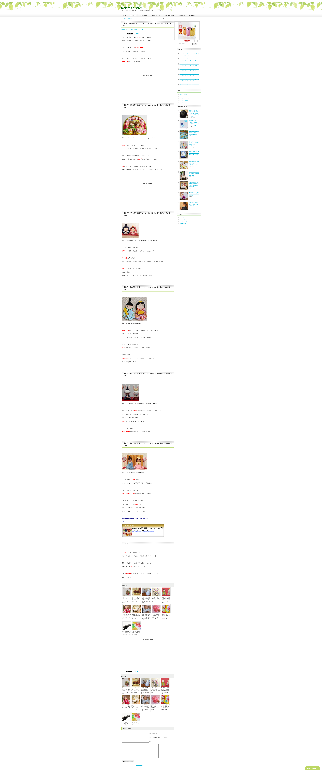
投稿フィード (183, 219)
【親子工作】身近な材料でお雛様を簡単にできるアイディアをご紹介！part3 (166, 599)
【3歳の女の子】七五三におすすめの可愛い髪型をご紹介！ (126, 616)
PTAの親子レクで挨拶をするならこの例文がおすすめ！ (194, 194)
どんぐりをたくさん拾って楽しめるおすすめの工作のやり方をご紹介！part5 (126, 599)
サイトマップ (182, 15)
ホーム (124, 15)
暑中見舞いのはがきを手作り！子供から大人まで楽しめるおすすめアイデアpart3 (189, 69)
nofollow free (139, 765)
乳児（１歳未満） (144, 15)
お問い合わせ (192, 15)
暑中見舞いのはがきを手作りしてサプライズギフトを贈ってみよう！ (189, 54)
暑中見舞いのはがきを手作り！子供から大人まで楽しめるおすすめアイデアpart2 (189, 74)
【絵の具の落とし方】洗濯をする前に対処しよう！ (136, 633)
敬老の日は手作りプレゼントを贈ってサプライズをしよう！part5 (194, 163)
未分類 (181, 102)
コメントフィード (184, 221)
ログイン (182, 217)
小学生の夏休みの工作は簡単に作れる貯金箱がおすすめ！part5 (156, 616)
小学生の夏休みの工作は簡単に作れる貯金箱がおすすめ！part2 (194, 153)
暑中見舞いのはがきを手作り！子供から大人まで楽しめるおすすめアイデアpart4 (189, 64)
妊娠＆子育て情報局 (131, 7)
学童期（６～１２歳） (170, 15)
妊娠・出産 (133, 15)
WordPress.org (183, 223)
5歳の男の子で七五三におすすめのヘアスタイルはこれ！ (194, 204)
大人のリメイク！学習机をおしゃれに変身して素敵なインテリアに (136, 616)
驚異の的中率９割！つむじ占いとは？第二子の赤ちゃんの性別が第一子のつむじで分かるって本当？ (194, 113)
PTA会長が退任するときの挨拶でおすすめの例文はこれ (126, 633)
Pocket (137, 33)
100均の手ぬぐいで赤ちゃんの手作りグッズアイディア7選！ (156, 599)
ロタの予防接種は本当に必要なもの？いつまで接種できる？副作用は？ (146, 617)
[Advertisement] (148, 89)
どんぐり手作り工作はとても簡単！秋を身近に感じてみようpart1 (136, 599)
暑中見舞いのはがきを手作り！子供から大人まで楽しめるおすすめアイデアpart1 (189, 79)
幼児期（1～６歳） (156, 15)
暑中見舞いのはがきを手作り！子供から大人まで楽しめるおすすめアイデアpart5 (189, 59)
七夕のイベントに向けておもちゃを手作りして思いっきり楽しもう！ (189, 85)
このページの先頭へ (312, 768)
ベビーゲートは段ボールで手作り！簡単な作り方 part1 (194, 173)
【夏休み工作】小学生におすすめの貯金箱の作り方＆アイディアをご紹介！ (146, 599)
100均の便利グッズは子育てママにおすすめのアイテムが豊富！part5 (166, 616)
